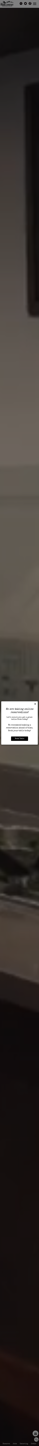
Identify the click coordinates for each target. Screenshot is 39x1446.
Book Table (19, 739)
